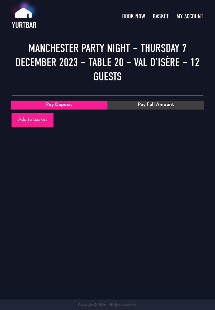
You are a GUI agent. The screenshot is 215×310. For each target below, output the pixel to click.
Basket (161, 16)
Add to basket (32, 119)
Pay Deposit (59, 104)
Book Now (133, 16)
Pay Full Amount (156, 104)
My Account (189, 16)
